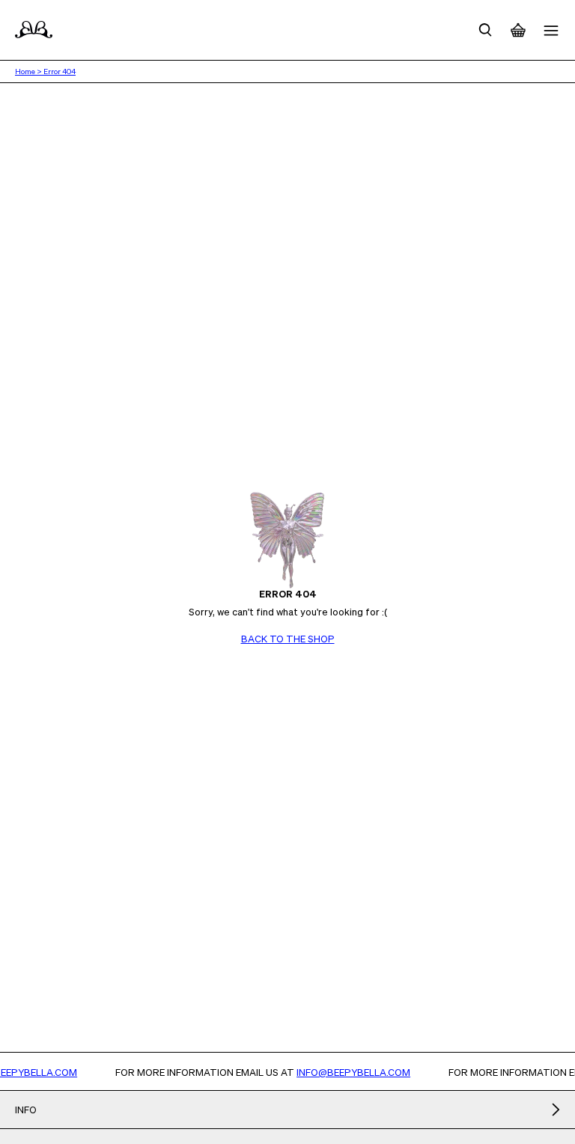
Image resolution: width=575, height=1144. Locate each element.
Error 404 (59, 71)
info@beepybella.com (360, 1071)
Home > (29, 71)
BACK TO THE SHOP (288, 638)
